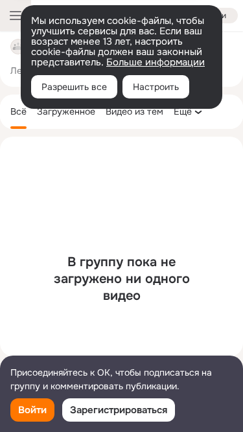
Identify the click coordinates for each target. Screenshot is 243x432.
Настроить (156, 87)
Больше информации (155, 62)
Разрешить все (74, 87)
